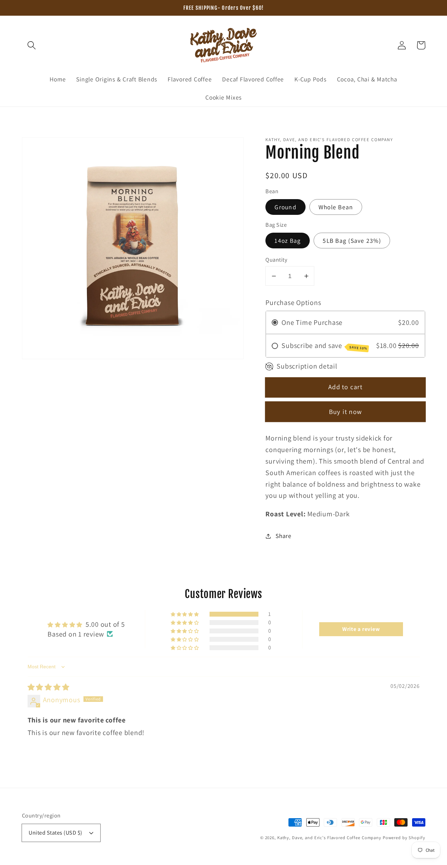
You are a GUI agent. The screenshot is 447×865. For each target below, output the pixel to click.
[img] (48, 687)
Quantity (276, 259)
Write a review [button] (361, 629)
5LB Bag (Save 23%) (352, 241)
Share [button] (284, 536)
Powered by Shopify (404, 838)
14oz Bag (287, 241)
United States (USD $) (55, 832)
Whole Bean (335, 207)
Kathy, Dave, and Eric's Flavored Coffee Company (329, 838)
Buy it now (345, 412)
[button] (31, 45)
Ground (285, 207)
